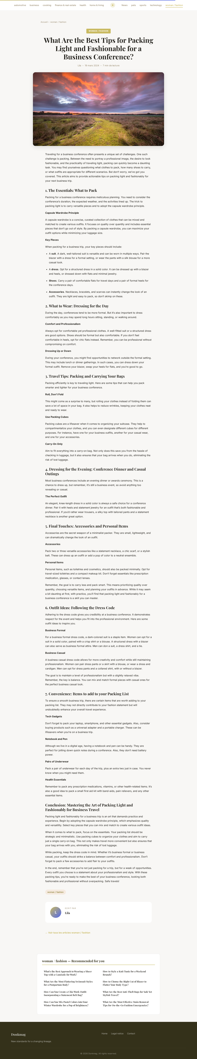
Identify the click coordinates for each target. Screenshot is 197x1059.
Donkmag (18, 1034)
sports (143, 5)
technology (156, 5)
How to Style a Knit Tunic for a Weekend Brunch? (124, 973)
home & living (97, 5)
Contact (131, 1033)
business (34, 5)
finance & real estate (65, 5)
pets (133, 5)
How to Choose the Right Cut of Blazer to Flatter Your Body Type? (124, 983)
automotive (20, 5)
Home (104, 1033)
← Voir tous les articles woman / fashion (67, 932)
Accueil (44, 22)
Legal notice (117, 1033)
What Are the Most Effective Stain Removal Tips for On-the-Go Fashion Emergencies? (126, 1003)
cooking (47, 5)
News (125, 5)
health (83, 5)
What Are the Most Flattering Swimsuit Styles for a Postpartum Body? (68, 983)
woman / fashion (174, 5)
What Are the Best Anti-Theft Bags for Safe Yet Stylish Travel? (127, 993)
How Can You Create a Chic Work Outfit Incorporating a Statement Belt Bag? (65, 993)
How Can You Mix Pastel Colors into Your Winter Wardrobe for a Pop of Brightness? (66, 1003)
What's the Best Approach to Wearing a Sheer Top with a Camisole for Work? (68, 973)
